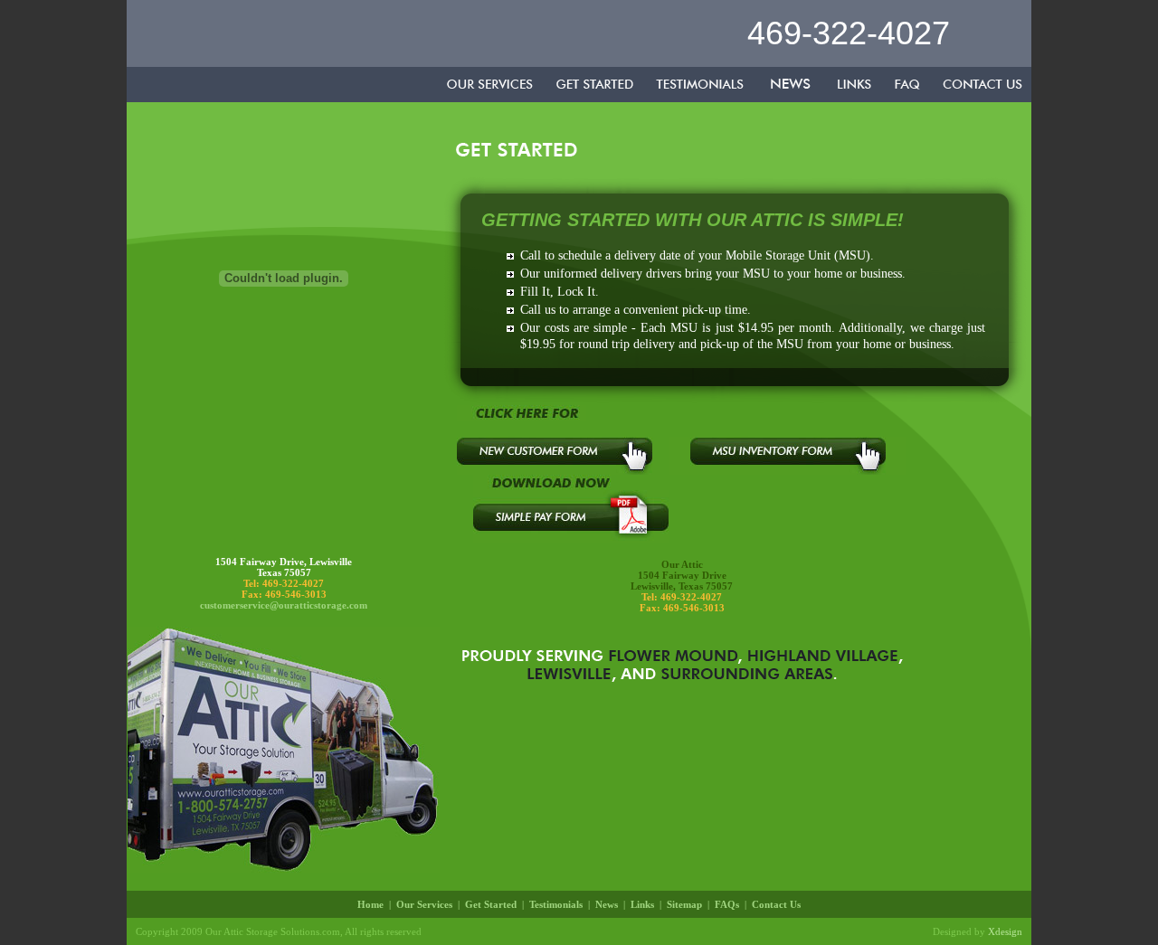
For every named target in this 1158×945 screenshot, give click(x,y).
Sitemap (684, 904)
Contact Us (776, 904)
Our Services (424, 904)
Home (370, 904)
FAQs (727, 904)
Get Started (491, 904)
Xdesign (1005, 931)
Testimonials (556, 904)
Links (642, 904)
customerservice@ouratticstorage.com (283, 605)
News (606, 904)
